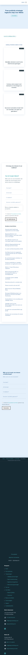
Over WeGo (8, 590)
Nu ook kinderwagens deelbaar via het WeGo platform (13, 258)
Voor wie (7, 587)
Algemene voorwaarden (14, 557)
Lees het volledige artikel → (10, 36)
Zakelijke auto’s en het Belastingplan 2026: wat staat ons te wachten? (13, 305)
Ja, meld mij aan (11, 219)
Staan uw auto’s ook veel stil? (12, 285)
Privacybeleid (14, 554)
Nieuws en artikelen (9, 458)
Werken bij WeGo (11, 592)
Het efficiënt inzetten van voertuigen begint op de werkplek (13, 240)
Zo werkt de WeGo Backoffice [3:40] (14, 249)
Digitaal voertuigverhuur (12, 582)
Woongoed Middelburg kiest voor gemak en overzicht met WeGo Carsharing (13, 294)
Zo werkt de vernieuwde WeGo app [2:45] (13, 310)
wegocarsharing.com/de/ (12, 648)
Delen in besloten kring (12, 579)
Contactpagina (9, 600)
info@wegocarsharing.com (12, 620)
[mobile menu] (23, 2)
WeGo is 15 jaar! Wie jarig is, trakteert (12, 268)
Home (4, 458)
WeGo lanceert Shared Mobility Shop (13, 289)
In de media (14, 15)
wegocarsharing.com (11, 623)
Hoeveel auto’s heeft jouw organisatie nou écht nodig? (12, 230)
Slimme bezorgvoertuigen (13, 584)
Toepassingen (9, 574)
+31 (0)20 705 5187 (11, 617)
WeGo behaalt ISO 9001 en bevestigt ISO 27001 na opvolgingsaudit (11, 273)
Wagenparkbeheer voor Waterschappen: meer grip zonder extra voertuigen (13, 235)
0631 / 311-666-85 (11, 642)
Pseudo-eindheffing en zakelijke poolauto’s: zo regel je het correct (13, 263)
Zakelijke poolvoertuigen (12, 576)
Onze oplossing (9, 571)
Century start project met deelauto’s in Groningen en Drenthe (14, 86)
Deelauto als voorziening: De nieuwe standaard (14, 314)
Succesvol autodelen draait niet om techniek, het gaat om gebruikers (14, 109)
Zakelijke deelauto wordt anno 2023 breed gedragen (14, 62)
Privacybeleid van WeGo (16, 213)
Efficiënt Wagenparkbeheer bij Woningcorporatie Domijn (12, 245)
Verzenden (6, 408)
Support (7, 603)
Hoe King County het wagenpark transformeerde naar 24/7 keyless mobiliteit (13, 253)
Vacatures (9, 595)
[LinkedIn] (5, 629)
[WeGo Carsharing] (14, 2)
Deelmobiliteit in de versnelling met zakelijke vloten (14, 299)
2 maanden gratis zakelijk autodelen (11, 278)
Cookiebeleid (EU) (9, 605)
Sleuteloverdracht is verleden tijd (13, 282)
